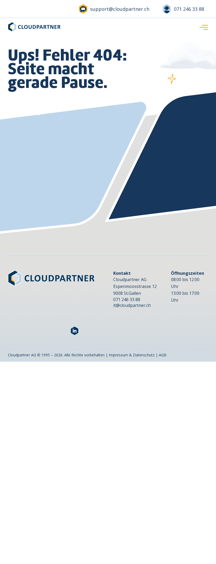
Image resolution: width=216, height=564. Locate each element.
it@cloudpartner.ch (132, 305)
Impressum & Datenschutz (132, 354)
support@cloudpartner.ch (119, 9)
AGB (162, 354)
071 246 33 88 (189, 9)
